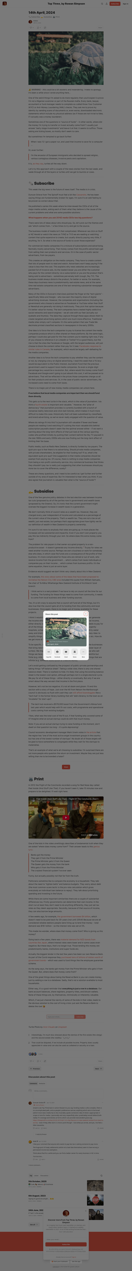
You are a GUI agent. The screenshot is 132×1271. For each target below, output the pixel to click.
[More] (83, 652)
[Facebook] (57, 652)
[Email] (66, 652)
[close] (85, 613)
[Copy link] (48, 652)
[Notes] (74, 652)
